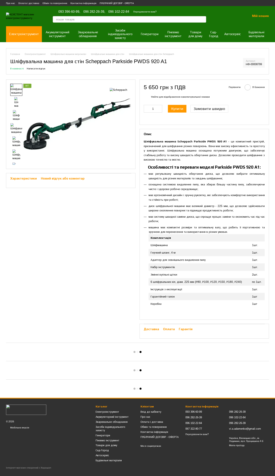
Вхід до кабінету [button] (151, 411)
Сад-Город (213, 34)
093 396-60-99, (69, 11)
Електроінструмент (24, 34)
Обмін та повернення (54, 3)
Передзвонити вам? (145, 11)
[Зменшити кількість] (147, 108)
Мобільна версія (19, 427)
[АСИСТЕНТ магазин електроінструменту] (26, 409)
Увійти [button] (154, 96)
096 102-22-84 (118, 11)
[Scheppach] (118, 90)
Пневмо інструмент (173, 34)
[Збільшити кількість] (159, 108)
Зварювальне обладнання (88, 34)
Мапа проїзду (237, 445)
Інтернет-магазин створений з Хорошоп (28, 468)
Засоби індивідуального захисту (120, 34)
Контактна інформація (83, 3)
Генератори (149, 34)
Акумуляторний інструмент (57, 34)
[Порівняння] (226, 16)
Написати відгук (36, 68)
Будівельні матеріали (256, 34)
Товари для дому (195, 34)
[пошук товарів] (203, 19)
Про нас (10, 3)
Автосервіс (232, 34)
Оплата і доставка (28, 3)
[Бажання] (237, 16)
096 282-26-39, (94, 11)
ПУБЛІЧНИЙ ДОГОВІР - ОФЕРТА (117, 3)
